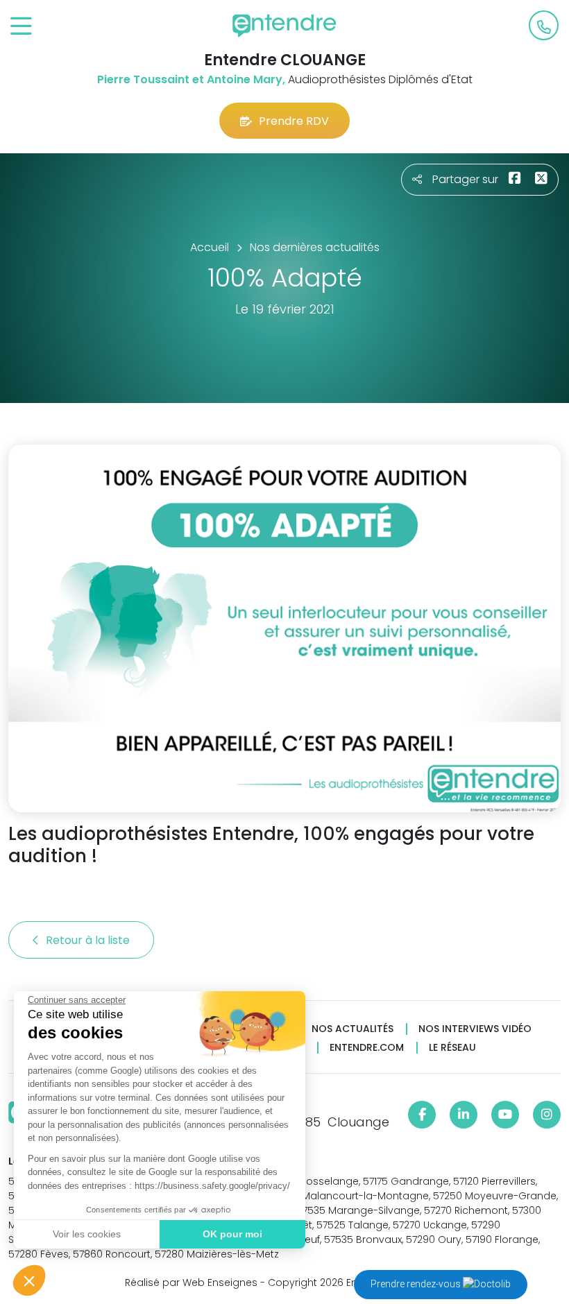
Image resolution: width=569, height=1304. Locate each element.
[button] (29, 1280)
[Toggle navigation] (21, 27)
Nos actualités (352, 1029)
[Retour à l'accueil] (284, 25)
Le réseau (452, 1048)
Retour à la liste (89, 940)
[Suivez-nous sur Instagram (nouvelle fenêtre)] (547, 1115)
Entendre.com (367, 1048)
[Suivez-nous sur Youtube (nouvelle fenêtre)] (505, 1115)
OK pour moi (232, 1233)
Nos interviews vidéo (475, 1029)
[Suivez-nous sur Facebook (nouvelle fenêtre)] (422, 1115)
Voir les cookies (87, 1233)
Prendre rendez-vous (417, 1283)
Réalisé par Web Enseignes (191, 1282)
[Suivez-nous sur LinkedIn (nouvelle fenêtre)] (463, 1115)
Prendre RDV (294, 121)
